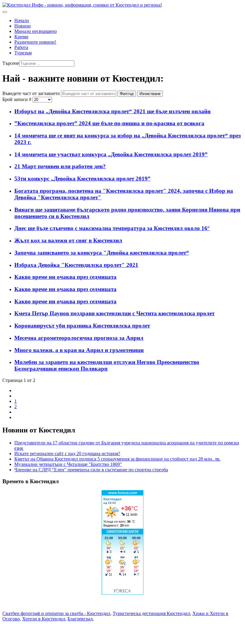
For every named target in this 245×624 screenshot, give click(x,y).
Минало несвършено (35, 31)
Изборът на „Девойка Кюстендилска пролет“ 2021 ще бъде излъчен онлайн (112, 111)
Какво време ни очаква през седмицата (65, 277)
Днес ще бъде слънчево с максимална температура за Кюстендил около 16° (112, 228)
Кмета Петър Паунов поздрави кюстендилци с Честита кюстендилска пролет (114, 313)
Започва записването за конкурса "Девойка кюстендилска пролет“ (101, 253)
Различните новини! (35, 42)
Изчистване (150, 93)
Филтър (127, 93)
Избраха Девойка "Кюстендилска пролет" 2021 (76, 265)
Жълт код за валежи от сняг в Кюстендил (68, 240)
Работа (21, 47)
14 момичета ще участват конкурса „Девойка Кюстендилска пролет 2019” (111, 154)
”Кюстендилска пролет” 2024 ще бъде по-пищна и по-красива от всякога (109, 123)
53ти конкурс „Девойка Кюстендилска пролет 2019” (82, 178)
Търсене (10, 63)
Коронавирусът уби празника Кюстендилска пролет (82, 325)
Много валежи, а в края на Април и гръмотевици (79, 350)
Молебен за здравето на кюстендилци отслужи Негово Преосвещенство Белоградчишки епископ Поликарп (106, 365)
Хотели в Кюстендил (43, 618)
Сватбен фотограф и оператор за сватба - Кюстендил (56, 613)
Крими (21, 36)
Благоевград (80, 618)
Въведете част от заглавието (31, 93)
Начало (21, 20)
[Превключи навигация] (4, 12)
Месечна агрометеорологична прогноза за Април (78, 338)
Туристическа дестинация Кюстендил (151, 613)
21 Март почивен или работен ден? (60, 166)
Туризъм (23, 52)
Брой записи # (17, 99)
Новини (22, 25)
